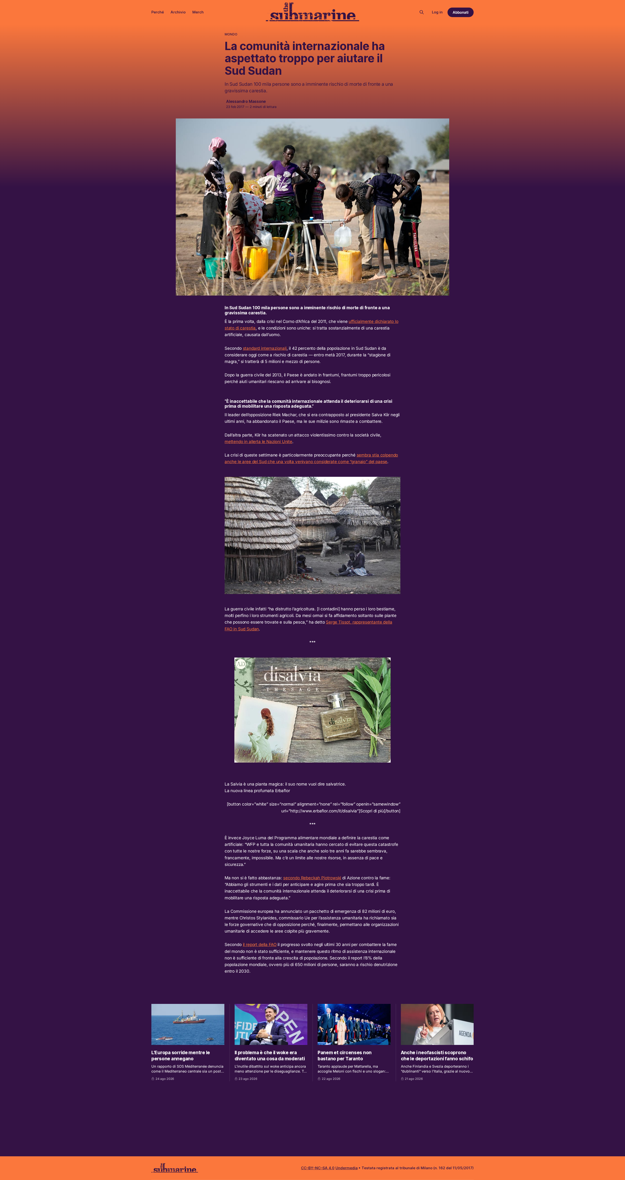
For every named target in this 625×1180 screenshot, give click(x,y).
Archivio (178, 12)
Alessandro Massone (246, 101)
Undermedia (346, 1168)
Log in (437, 12)
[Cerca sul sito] (422, 12)
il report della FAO (260, 944)
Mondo (231, 34)
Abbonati (461, 12)
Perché (157, 12)
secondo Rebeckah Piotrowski (312, 877)
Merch (198, 12)
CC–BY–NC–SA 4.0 (317, 1168)
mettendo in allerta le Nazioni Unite (258, 441)
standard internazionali (265, 348)
